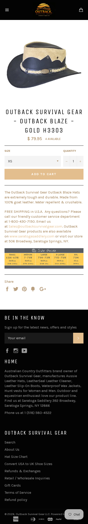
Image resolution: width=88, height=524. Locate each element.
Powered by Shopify (64, 514)
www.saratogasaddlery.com (31, 236)
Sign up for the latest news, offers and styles (41, 327)
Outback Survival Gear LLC (33, 514)
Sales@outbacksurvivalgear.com (35, 226)
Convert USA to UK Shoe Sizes (28, 464)
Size (7, 150)
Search (10, 442)
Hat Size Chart (16, 456)
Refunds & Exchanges (23, 471)
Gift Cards (13, 485)
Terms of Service (18, 492)
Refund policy (16, 500)
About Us (12, 449)
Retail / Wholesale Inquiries (27, 478)
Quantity (69, 150)
